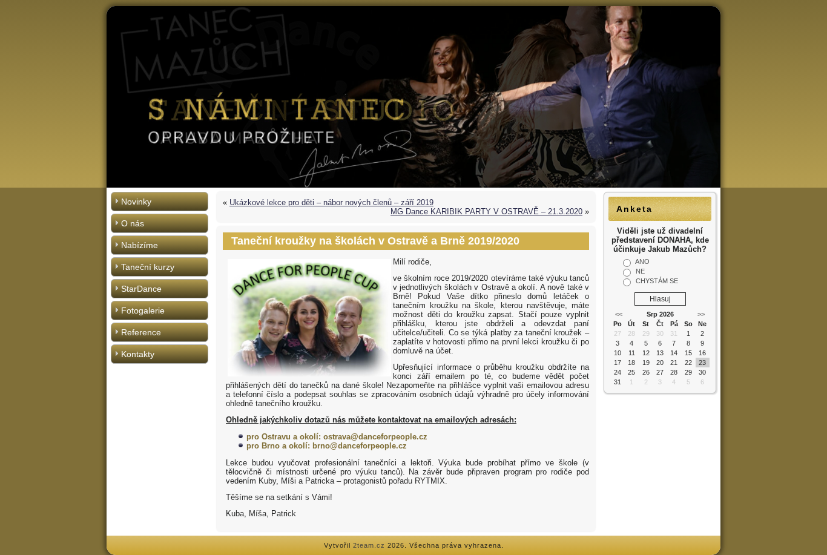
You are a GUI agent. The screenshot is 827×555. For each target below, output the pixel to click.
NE (640, 271)
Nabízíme (139, 245)
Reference (141, 332)
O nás (132, 223)
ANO (642, 261)
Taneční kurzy (147, 267)
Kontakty (137, 354)
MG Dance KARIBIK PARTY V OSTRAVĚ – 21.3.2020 (486, 211)
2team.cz (369, 545)
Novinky (136, 201)
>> (701, 314)
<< (618, 314)
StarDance (141, 289)
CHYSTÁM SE (657, 280)
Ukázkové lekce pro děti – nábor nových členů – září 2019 (331, 202)
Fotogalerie (143, 310)
